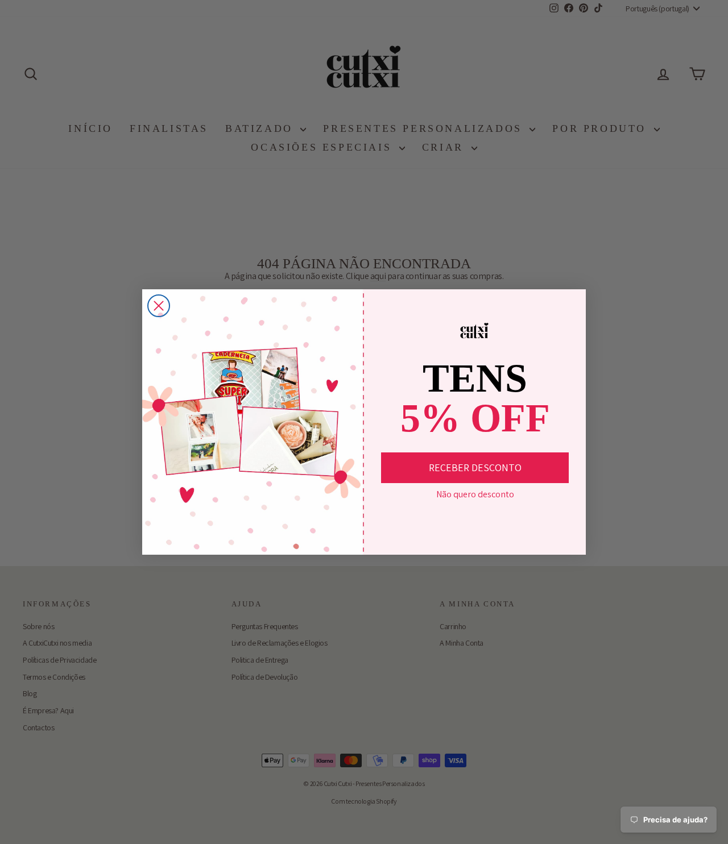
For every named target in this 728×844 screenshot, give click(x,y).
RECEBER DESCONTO (475, 467)
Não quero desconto (475, 494)
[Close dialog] (158, 306)
